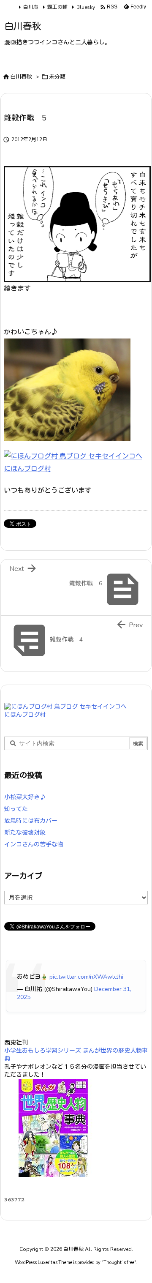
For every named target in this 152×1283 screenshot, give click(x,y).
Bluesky (85, 7)
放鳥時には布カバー (30, 821)
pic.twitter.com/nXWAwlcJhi (86, 977)
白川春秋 (21, 77)
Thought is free (118, 1262)
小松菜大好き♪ (25, 797)
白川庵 (30, 7)
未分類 (57, 77)
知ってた (16, 809)
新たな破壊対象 (25, 833)
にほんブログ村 (27, 469)
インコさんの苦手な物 (33, 845)
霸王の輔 (57, 7)
